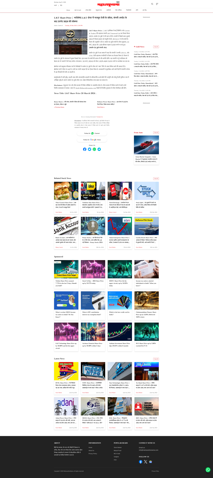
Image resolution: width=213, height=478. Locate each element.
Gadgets (116, 456)
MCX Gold (78, 10)
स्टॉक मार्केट (88, 10)
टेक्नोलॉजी (128, 10)
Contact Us (100, 117)
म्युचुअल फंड (99, 10)
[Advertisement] (146, 29)
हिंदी (61, 6)
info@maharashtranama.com (148, 450)
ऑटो (137, 10)
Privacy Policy (93, 453)
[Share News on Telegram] (99, 149)
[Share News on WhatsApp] (94, 149)
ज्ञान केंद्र (145, 10)
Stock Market (117, 447)
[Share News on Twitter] (89, 149)
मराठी (55, 6)
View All (156, 46)
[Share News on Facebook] (84, 149)
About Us (91, 450)
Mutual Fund (117, 450)
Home (68, 10)
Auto (115, 460)
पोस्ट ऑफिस (118, 10)
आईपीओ (108, 10)
